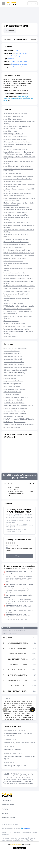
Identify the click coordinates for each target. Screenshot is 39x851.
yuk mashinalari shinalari (12, 351)
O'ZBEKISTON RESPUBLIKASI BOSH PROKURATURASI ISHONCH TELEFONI (18, 654)
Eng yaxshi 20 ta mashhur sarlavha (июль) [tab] (14, 630)
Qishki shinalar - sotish (11, 336)
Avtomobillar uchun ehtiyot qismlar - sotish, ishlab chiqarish (19, 122)
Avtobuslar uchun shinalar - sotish (15, 323)
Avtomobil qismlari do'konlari (22, 179)
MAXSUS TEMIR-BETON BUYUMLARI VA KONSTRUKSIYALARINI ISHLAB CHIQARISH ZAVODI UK (17, 491)
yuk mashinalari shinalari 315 (13, 356)
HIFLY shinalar (8, 422)
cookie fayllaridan (16, 844)
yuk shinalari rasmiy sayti (12, 405)
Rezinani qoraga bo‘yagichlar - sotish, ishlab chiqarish (18, 317)
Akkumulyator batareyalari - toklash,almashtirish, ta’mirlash (19, 226)
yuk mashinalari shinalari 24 (13, 353)
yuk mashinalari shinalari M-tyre (14, 364)
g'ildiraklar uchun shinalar (25, 424)
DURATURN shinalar (10, 419)
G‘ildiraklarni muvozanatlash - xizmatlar (16, 239)
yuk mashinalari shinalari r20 (13, 367)
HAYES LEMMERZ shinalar (26, 419)
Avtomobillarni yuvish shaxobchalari (15, 113)
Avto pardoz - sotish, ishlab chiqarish (16, 149)
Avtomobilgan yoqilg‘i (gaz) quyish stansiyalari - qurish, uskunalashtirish (19, 185)
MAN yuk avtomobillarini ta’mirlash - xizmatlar (18, 278)
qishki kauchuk (9, 373)
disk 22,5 (7, 370)
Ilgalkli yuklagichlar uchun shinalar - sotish (17, 326)
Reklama (5, 813)
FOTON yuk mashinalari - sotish (14, 247)
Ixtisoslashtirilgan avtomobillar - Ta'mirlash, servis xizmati (19, 158)
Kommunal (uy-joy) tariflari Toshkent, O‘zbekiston (19, 743)
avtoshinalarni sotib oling (12, 386)
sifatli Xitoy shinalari (10, 378)
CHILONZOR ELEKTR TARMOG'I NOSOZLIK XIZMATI (18, 648)
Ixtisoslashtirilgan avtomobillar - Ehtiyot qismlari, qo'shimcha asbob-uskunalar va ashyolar (19, 153)
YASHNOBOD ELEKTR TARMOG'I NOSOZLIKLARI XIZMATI (18, 643)
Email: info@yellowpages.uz (11, 824)
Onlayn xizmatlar (9, 746)
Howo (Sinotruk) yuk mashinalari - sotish (17, 250)
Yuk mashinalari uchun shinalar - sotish (16, 329)
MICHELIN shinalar (20, 422)
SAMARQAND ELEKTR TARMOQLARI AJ (18, 680)
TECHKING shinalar (10, 424)
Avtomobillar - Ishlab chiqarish (13, 119)
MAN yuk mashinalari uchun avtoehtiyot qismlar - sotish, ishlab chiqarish (19, 204)
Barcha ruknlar (6, 800)
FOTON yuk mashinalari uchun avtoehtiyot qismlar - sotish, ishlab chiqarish (17, 194)
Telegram (26, 828)
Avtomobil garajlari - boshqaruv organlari (17, 222)
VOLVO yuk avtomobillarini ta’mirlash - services (19, 288)
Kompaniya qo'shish (8, 817)
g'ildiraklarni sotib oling (11, 394)
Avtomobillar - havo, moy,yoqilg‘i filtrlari (16, 215)
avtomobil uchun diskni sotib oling (15, 389)
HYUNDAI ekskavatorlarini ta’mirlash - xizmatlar (19, 306)
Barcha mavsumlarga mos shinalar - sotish (17, 244)
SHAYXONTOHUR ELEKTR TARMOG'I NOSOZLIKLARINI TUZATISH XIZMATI (18, 675)
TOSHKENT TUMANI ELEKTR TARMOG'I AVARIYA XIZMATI (18, 691)
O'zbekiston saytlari (10, 739)
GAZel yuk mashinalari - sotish (13, 261)
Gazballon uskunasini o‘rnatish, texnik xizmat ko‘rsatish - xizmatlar (18, 312)
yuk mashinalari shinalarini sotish (14, 411)
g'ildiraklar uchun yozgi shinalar (14, 403)
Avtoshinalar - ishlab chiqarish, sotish (16, 136)
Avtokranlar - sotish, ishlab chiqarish (15, 212)
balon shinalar (18, 416)
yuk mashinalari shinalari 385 (13, 359)
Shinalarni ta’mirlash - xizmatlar (14, 303)
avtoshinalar (8, 348)
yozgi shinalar (18, 400)
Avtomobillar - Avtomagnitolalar (14, 116)
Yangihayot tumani (16, 98)
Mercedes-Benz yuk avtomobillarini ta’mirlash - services (19, 282)
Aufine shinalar (8, 416)
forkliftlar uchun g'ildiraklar (12, 384)
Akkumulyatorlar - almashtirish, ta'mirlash (17, 142)
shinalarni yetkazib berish (19, 370)
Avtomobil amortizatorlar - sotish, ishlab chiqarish (16, 235)
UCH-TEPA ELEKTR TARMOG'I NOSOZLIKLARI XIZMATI (18, 664)
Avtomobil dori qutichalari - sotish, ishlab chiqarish (17, 219)
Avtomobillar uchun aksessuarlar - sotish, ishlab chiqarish (19, 231)
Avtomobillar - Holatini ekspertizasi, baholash (18, 176)
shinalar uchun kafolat (19, 348)
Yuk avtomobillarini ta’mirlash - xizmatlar (17, 276)
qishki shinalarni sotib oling (12, 392)
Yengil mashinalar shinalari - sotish (15, 273)
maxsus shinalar (9, 413)
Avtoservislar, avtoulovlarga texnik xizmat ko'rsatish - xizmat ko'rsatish (17, 127)
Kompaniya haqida (8, 804)
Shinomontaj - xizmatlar (11, 321)
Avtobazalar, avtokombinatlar (13, 181)
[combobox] (33, 3)
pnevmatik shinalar (27, 405)
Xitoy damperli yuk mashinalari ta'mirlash (17, 291)
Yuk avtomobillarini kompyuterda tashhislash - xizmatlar (18, 269)
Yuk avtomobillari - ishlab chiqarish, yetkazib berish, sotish (18, 145)
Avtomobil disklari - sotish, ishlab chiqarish (17, 166)
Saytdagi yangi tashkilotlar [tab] (9, 633)
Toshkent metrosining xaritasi (13, 753)
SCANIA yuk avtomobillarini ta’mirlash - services (19, 286)
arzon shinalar (27, 367)
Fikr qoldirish (10, 30)
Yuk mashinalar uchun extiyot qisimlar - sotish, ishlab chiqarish (18, 170)
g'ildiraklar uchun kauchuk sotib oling (16, 397)
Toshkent (7, 98)
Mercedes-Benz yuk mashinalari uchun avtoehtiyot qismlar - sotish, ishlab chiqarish (18, 208)
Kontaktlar (5, 809)
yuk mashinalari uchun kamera (14, 375)
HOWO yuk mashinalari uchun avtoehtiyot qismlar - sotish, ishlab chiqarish (20, 199)
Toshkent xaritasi (9, 762)
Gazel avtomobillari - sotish (13, 173)
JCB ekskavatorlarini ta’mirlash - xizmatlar (17, 309)
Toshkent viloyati (22, 97)
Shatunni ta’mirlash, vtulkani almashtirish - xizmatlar (17, 299)
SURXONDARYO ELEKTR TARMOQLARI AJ (18, 686)
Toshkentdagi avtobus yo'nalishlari (15, 766)
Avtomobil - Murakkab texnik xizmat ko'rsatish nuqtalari (19, 162)
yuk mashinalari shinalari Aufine (14, 362)
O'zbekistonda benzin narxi (13, 750)
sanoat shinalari (19, 373)
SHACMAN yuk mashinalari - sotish (15, 258)
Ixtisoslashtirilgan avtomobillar (13, 134)
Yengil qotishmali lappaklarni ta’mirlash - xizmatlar (16, 295)
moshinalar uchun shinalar (12, 427)
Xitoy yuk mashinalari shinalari (13, 381)
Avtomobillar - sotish (10, 131)
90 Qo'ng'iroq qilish (21, 53)
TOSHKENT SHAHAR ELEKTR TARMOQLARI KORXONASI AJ (18, 670)
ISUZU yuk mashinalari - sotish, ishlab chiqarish (19, 253)
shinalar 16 (7, 408)
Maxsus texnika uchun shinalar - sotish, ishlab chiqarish (18, 333)
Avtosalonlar (8, 179)
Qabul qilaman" (19, 848)
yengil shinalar (8, 400)
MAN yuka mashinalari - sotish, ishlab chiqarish (19, 255)
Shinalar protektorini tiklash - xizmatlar (16, 242)
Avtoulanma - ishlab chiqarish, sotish (15, 139)
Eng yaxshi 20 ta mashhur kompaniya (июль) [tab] (14, 628)
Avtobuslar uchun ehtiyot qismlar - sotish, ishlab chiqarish (19, 190)
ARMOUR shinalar (20, 413)
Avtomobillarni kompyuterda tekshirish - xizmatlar (16, 264)
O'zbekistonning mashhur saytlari (14, 730)
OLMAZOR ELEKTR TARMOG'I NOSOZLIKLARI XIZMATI (18, 659)
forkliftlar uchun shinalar (19, 408)
